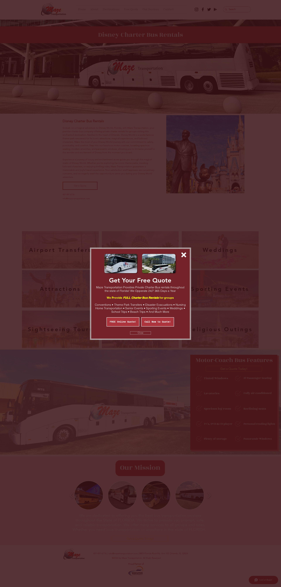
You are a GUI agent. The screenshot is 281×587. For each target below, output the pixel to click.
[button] (183, 254)
